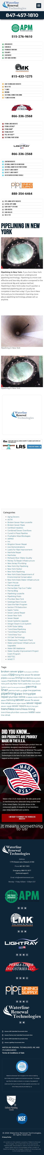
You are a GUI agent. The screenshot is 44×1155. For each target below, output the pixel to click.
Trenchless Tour (14, 635)
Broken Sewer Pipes (16, 525)
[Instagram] (27, 955)
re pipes (29, 697)
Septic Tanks (12, 610)
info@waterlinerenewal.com (24, 877)
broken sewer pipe (12, 671)
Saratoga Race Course (16, 602)
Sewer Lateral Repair (16, 613)
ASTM (9, 520)
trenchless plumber (10, 712)
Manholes (11, 555)
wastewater (24, 712)
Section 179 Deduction (17, 607)
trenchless (8, 709)
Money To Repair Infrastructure (21, 561)
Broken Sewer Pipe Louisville (19, 522)
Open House (12, 583)
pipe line (27, 690)
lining (18, 677)
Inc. (8, 542)
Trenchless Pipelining (16, 629)
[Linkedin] (22, 908)
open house (11, 687)
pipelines (36, 690)
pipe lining (23, 693)
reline (21, 696)
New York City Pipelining (17, 566)
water (31, 712)
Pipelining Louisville (15, 594)
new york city (7, 684)
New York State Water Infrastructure (23, 580)
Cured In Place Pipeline (17, 533)
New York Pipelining (16, 572)
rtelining (10, 700)
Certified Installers (15, 528)
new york (35, 681)
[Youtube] (25, 908)
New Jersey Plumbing (16, 563)
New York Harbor (14, 569)
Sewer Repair (13, 618)
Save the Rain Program (17, 605)
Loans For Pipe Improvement (19, 550)
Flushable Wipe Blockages (18, 536)
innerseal (11, 678)
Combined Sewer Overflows (19, 531)
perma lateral (20, 687)
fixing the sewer (22, 675)
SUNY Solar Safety (15, 626)
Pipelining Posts (14, 596)
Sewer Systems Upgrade (17, 621)
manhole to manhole (19, 681)
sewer (20, 700)
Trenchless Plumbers (16, 632)
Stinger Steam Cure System (19, 624)
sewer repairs (19, 706)
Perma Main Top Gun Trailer (19, 588)
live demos (27, 678)
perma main (14, 690)
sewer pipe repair (18, 703)
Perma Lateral (13, 585)
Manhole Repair (14, 552)
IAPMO (10, 539)
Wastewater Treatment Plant (20, 640)
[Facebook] (19, 908)
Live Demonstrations (16, 547)
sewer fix (29, 700)
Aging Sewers (13, 517)
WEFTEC (11, 657)
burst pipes (28, 672)
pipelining (8, 693)
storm (29, 706)
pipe (21, 690)
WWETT (11, 659)
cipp (11, 674)
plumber (13, 697)
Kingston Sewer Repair (17, 544)
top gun (35, 706)
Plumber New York (15, 599)
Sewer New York (14, 616)
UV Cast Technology (16, 637)
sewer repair (34, 703)
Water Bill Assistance (16, 648)
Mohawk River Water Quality (19, 558)
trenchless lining (25, 709)
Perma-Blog (12, 591)
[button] (38, 5)
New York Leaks (20, 684)
